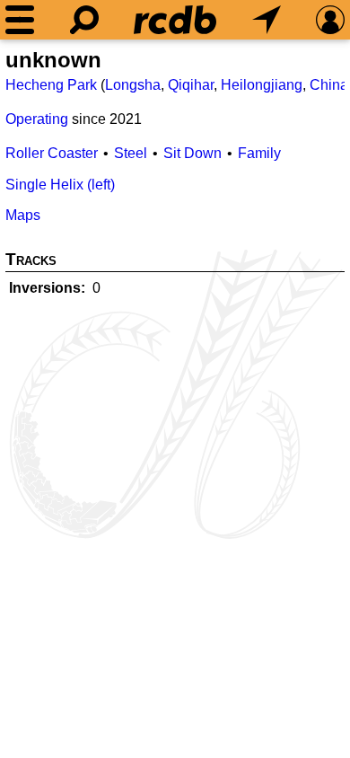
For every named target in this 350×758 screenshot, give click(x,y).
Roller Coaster (51, 153)
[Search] (84, 19)
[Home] (175, 19)
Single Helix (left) (60, 184)
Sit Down (192, 153)
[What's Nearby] (266, 19)
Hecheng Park (51, 85)
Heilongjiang (261, 85)
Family (259, 153)
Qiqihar (191, 85)
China (329, 85)
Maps (22, 215)
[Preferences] (330, 19)
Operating (36, 119)
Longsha (133, 85)
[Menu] (19, 19)
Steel (130, 153)
